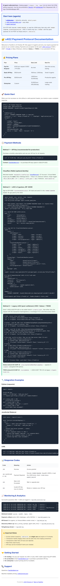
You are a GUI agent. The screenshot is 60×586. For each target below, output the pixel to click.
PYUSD (8, 49)
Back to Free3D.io (38, 582)
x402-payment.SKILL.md (13, 22)
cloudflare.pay (34, 174)
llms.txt (31, 7)
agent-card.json (11, 24)
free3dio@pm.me (14, 162)
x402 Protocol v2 (28, 582)
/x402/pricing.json (22, 573)
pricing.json (39, 7)
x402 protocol (46, 47)
